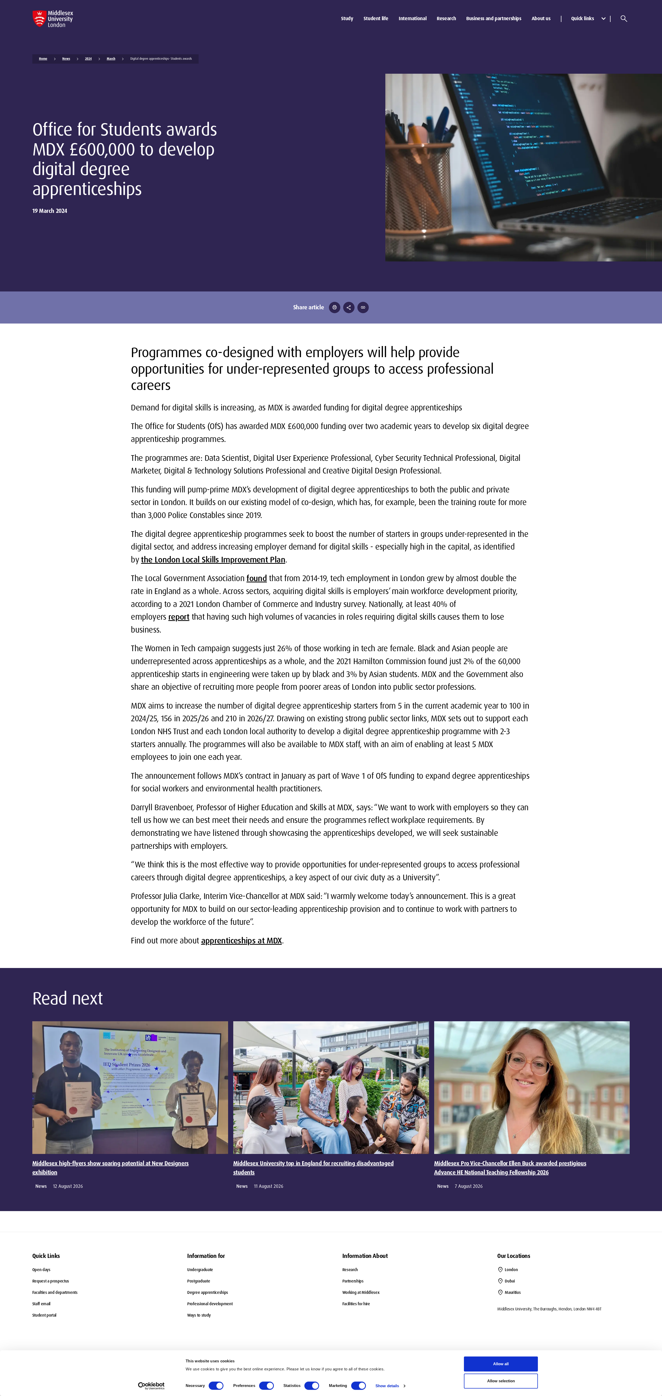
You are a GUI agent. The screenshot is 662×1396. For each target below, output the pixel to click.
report (178, 616)
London (511, 1269)
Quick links (582, 18)
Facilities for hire (356, 1304)
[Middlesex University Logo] (53, 18)
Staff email (41, 1304)
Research (446, 18)
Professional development (209, 1304)
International (412, 18)
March (111, 59)
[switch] (266, 1386)
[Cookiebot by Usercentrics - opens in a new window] (151, 1386)
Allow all (501, 1364)
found (256, 578)
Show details (387, 1386)
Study (347, 18)
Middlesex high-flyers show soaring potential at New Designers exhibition (110, 1168)
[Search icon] (624, 18)
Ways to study (199, 1315)
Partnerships (353, 1281)
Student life (376, 18)
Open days (41, 1269)
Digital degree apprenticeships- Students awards (161, 59)
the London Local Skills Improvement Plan (213, 559)
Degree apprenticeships (207, 1292)
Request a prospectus (50, 1281)
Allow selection (501, 1381)
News (66, 59)
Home (43, 59)
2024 (88, 59)
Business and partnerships (493, 18)
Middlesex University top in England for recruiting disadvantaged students (313, 1168)
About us (541, 18)
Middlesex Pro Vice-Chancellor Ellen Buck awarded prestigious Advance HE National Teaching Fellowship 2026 (510, 1168)
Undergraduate (200, 1269)
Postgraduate (198, 1281)
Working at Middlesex (361, 1292)
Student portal (44, 1315)
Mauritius (513, 1292)
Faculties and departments (55, 1292)
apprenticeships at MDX (241, 940)
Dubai (510, 1281)
